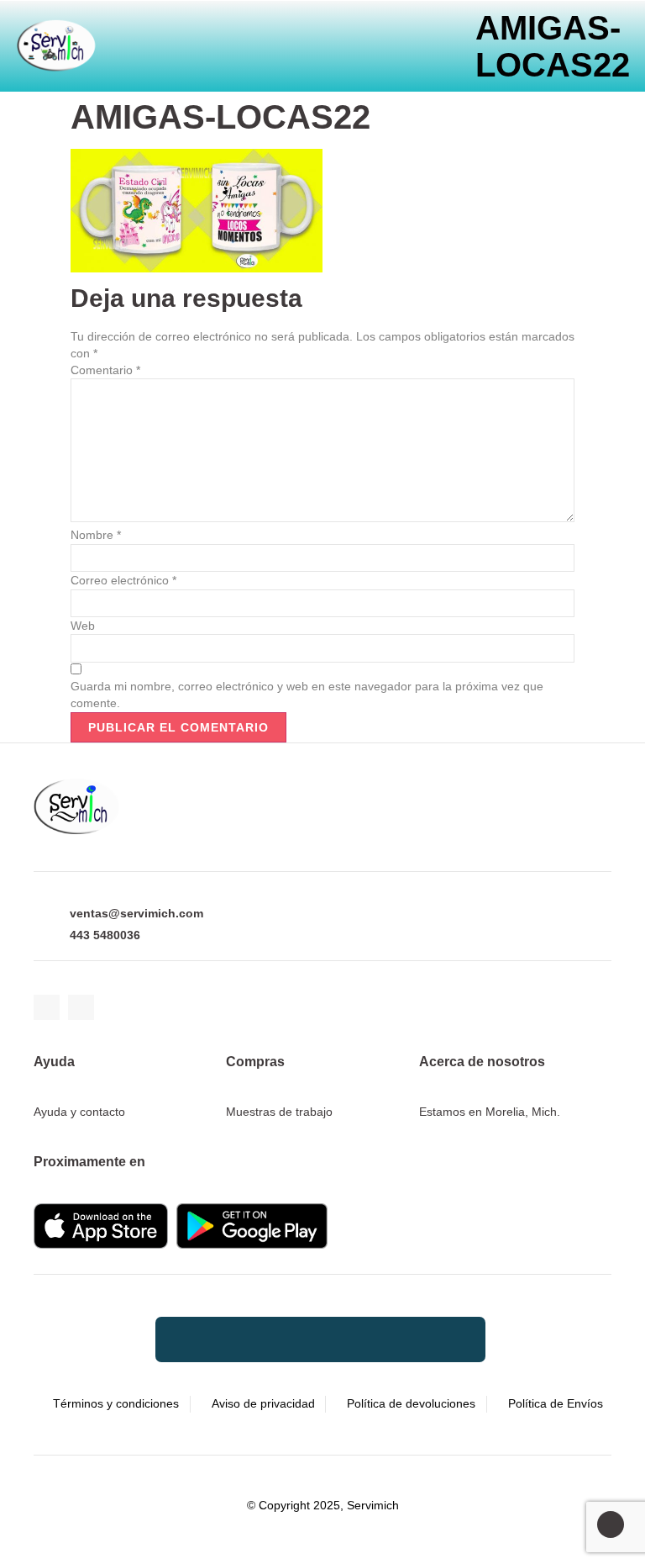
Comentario (105, 370)
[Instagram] (81, 1008)
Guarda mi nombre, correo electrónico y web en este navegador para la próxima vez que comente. (307, 694)
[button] (239, 35)
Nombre (96, 535)
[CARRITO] (189, 36)
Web (83, 625)
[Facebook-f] (47, 1008)
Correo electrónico (123, 580)
